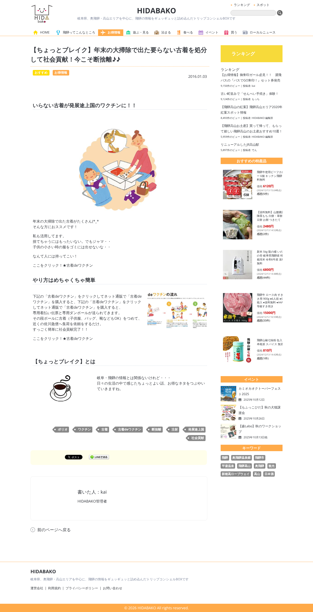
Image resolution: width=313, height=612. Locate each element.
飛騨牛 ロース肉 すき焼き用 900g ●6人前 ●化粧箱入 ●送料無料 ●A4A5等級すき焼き (272, 300)
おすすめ (41, 72)
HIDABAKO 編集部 (262, 118)
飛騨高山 (244, 466)
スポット (263, 5)
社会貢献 (197, 438)
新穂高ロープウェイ (236, 474)
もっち (256, 99)
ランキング (242, 5)
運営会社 (36, 588)
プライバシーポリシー (82, 588)
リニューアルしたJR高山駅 (240, 145)
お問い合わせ (112, 588)
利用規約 (54, 588)
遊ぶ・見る (141, 32)
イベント (212, 32)
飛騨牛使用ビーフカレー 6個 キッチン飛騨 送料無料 (271, 176)
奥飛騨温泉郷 (241, 458)
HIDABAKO (156, 11)
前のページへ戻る (54, 530)
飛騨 (225, 458)
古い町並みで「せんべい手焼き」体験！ (250, 94)
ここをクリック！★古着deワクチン (63, 265)
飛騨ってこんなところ (79, 32)
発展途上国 (196, 429)
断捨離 (156, 429)
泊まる (166, 32)
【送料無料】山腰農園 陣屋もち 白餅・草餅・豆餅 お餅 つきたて (272, 216)
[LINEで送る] (99, 456)
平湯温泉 (228, 466)
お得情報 (114, 32)
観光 (272, 466)
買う (234, 32)
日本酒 (269, 474)
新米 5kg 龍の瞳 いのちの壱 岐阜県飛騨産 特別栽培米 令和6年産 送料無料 (271, 257)
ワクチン (84, 429)
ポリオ (63, 429)
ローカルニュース (263, 32)
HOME (44, 32)
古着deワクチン (129, 429)
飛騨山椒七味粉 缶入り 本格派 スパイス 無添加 (271, 342)
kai (253, 86)
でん (254, 150)
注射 (175, 429)
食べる (188, 32)
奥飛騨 (259, 466)
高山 (257, 474)
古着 (104, 429)
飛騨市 (259, 458)
